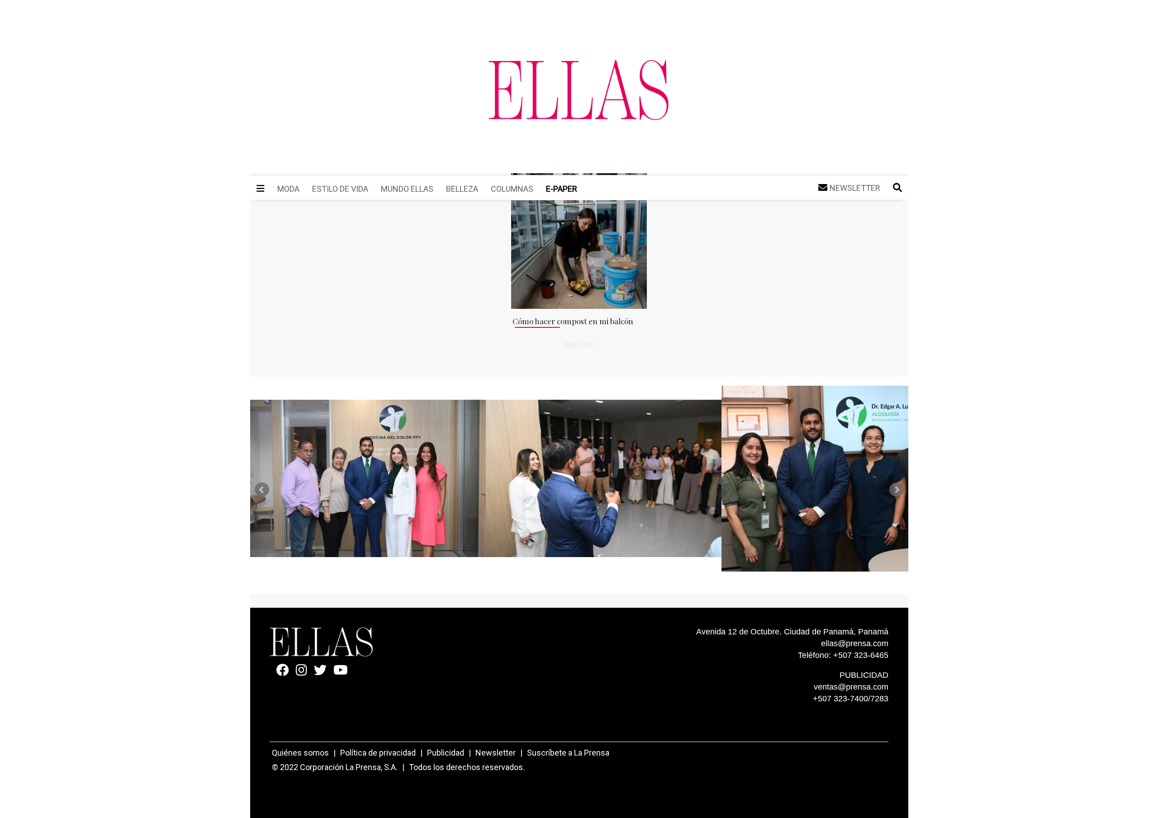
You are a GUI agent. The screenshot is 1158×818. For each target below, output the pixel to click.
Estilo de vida (340, 189)
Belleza (462, 189)
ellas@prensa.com (854, 643)
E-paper (561, 189)
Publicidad (445, 752)
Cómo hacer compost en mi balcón (573, 321)
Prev (262, 489)
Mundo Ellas (407, 189)
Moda (288, 189)
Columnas (512, 189)
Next (896, 489)
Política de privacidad (378, 752)
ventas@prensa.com (851, 686)
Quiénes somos (300, 752)
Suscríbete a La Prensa (568, 752)
